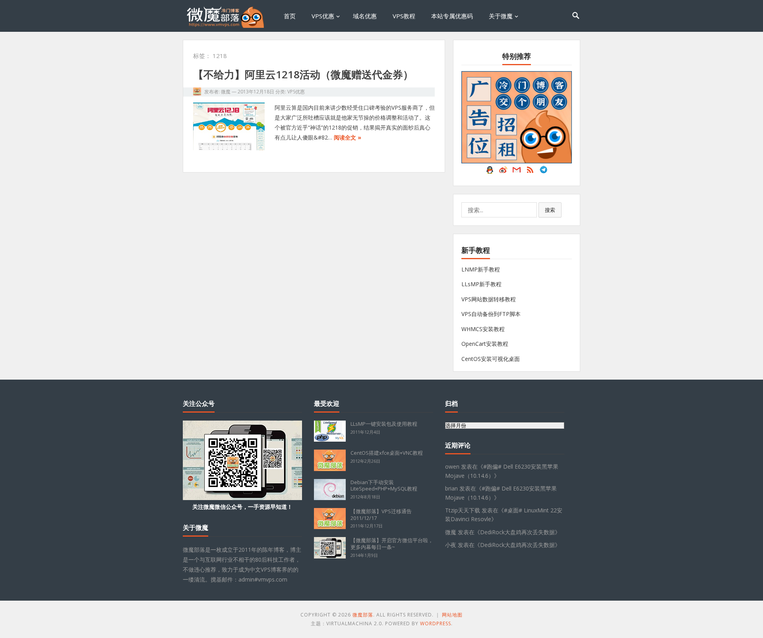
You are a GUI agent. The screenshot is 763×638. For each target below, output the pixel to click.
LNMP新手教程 (480, 269)
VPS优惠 (323, 16)
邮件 (517, 172)
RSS (530, 172)
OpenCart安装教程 (484, 343)
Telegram (544, 172)
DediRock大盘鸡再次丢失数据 (517, 532)
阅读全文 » (347, 137)
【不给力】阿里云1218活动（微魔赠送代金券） (303, 74)
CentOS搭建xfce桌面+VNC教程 (387, 452)
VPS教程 (404, 16)
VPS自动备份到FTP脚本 (491, 314)
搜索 (550, 209)
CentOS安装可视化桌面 (490, 359)
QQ (490, 172)
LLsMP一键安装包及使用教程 (384, 423)
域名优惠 (365, 16)
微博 (503, 172)
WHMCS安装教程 (483, 329)
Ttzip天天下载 (462, 510)
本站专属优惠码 (452, 16)
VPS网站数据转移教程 (488, 299)
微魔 (225, 91)
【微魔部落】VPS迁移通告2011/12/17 (381, 515)
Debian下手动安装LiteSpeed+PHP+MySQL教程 (384, 486)
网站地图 (452, 614)
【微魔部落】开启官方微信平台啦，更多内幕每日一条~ (392, 544)
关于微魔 (501, 16)
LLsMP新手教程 (481, 284)
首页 (290, 16)
